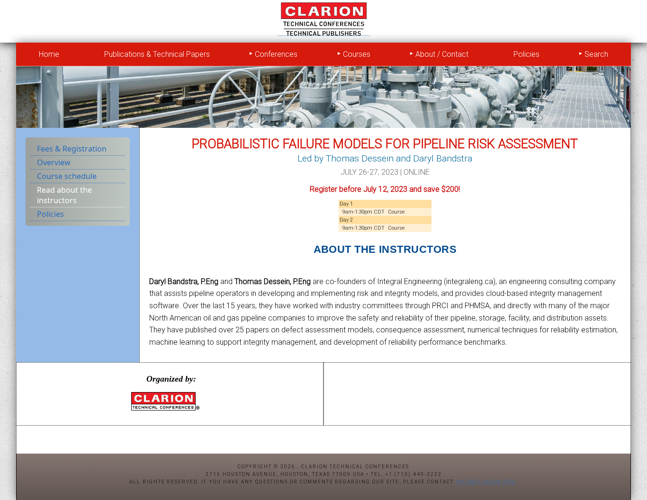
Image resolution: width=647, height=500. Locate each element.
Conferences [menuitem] (276, 54)
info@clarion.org (486, 481)
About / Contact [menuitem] (441, 54)
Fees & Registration (72, 148)
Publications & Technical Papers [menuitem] (157, 54)
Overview (54, 162)
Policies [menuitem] (526, 54)
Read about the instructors (64, 195)
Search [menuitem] (596, 54)
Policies (50, 214)
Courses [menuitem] (356, 54)
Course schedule (67, 176)
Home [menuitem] (49, 54)
